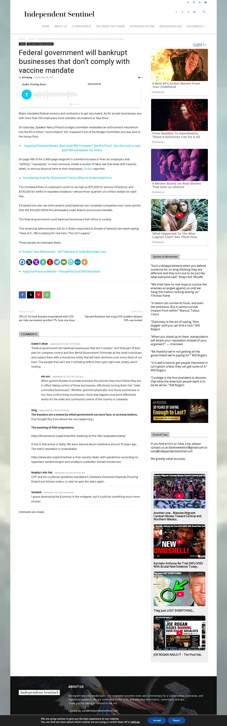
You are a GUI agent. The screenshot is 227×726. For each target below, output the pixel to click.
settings (135, 722)
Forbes (88, 168)
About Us (60, 26)
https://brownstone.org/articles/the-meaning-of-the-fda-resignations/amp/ (78, 436)
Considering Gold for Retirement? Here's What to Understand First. (67, 178)
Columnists (195, 26)
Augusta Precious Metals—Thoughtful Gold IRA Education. (62, 271)
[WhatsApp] (46, 294)
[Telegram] (57, 262)
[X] (199, 2)
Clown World (81, 26)
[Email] (64, 262)
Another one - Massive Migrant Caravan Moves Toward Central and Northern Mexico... (177, 516)
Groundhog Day (170, 26)
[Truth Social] (36, 262)
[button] (204, 12)
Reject (176, 720)
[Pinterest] (193, 2)
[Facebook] (188, 2)
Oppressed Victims (142, 26)
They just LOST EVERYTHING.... (174, 610)
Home (45, 26)
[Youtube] (205, 2)
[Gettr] (50, 262)
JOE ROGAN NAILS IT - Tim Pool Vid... (178, 654)
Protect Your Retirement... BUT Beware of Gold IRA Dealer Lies (64, 251)
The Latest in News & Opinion (40, 44)
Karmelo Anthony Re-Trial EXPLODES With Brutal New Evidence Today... (178, 565)
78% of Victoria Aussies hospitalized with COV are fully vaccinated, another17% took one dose (47, 318)
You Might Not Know (110, 26)
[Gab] (43, 262)
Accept (157, 720)
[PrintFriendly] (71, 262)
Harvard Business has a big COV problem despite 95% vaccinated (113, 318)
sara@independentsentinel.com (100, 710)
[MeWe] (77, 262)
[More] (84, 262)
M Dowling (27, 77)
